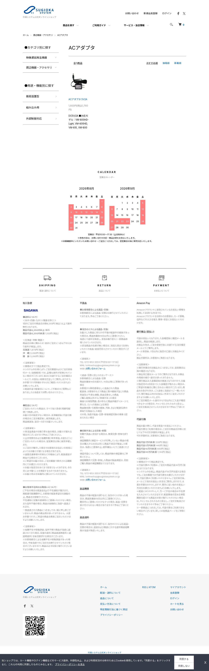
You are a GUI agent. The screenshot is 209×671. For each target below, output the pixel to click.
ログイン (166, 13)
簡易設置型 (32, 96)
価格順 (166, 63)
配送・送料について (110, 592)
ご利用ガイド (99, 25)
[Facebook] (178, 14)
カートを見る (177, 603)
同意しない (184, 665)
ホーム (26, 35)
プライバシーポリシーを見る (70, 664)
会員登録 (174, 592)
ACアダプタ (62, 35)
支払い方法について (110, 603)
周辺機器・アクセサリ (43, 35)
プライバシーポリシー (111, 614)
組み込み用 (32, 107)
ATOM (152, 587)
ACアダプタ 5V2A (78, 99)
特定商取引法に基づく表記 (114, 609)
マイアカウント (178, 587)
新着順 (177, 63)
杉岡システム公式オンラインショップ (104, 652)
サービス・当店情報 (134, 25)
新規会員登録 (150, 13)
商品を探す (68, 25)
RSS (144, 587)
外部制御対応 (34, 118)
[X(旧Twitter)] (184, 14)
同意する (184, 659)
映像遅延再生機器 (36, 57)
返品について (107, 598)
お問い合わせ (132, 13)
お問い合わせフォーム (95, 368)
